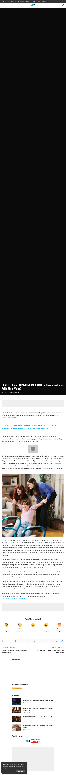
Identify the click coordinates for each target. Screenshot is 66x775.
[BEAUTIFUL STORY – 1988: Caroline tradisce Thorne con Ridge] (16, 701)
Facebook (14, 598)
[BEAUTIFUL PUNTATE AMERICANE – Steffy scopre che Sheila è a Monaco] (16, 727)
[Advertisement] (33, 403)
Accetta (20, 771)
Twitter (8, 598)
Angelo (11, 392)
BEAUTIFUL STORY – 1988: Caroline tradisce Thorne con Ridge (38, 701)
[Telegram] (62, 641)
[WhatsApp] (51, 641)
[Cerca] (63, 5)
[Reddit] (56, 641)
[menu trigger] (4, 5)
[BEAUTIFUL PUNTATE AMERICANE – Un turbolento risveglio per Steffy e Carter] (16, 710)
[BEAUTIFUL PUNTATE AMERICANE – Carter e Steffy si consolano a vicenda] (16, 719)
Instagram (22, 598)
